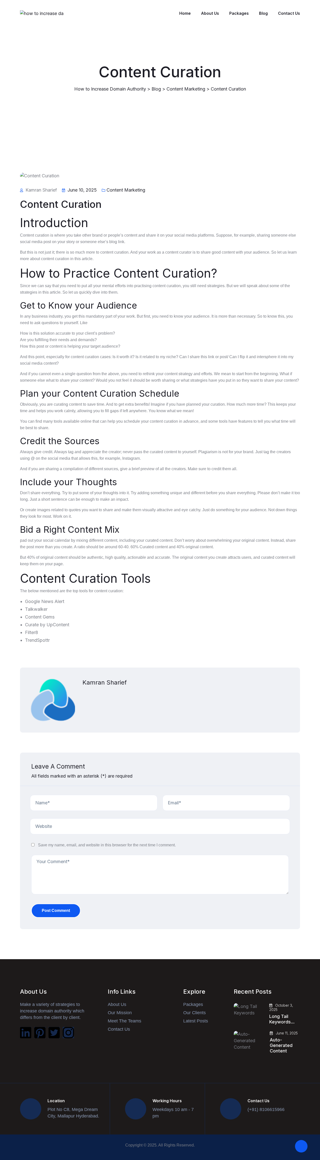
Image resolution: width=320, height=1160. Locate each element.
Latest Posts (195, 1020)
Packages (239, 13)
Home (185, 13)
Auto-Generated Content (281, 1045)
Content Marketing (125, 190)
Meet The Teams (124, 1020)
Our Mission (120, 1012)
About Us (210, 13)
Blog (263, 13)
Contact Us (289, 13)
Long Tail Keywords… (282, 1019)
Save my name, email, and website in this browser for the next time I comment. (107, 845)
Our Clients (194, 1012)
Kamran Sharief (104, 682)
